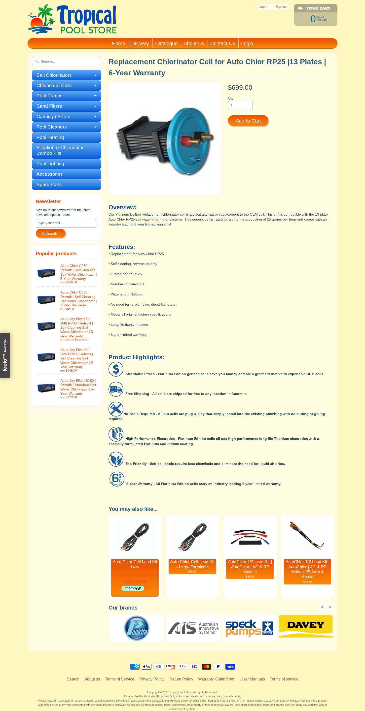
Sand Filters (49, 106)
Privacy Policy (151, 679)
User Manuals (252, 679)
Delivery (140, 43)
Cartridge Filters (53, 116)
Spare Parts (49, 184)
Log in (263, 6)
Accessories (49, 174)
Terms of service (284, 679)
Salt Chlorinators (54, 75)
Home (118, 43)
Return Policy (181, 679)
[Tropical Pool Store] (72, 27)
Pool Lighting (50, 163)
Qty (230, 98)
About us (92, 679)
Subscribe (51, 233)
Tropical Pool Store (180, 692)
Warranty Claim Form (216, 679)
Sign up (281, 6)
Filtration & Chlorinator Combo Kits (60, 150)
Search (73, 679)
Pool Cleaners (51, 126)
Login (247, 43)
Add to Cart (248, 121)
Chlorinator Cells (54, 85)
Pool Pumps (49, 95)
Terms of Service (119, 679)
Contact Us (222, 43)
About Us (194, 43)
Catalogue (166, 43)
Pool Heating (50, 137)
